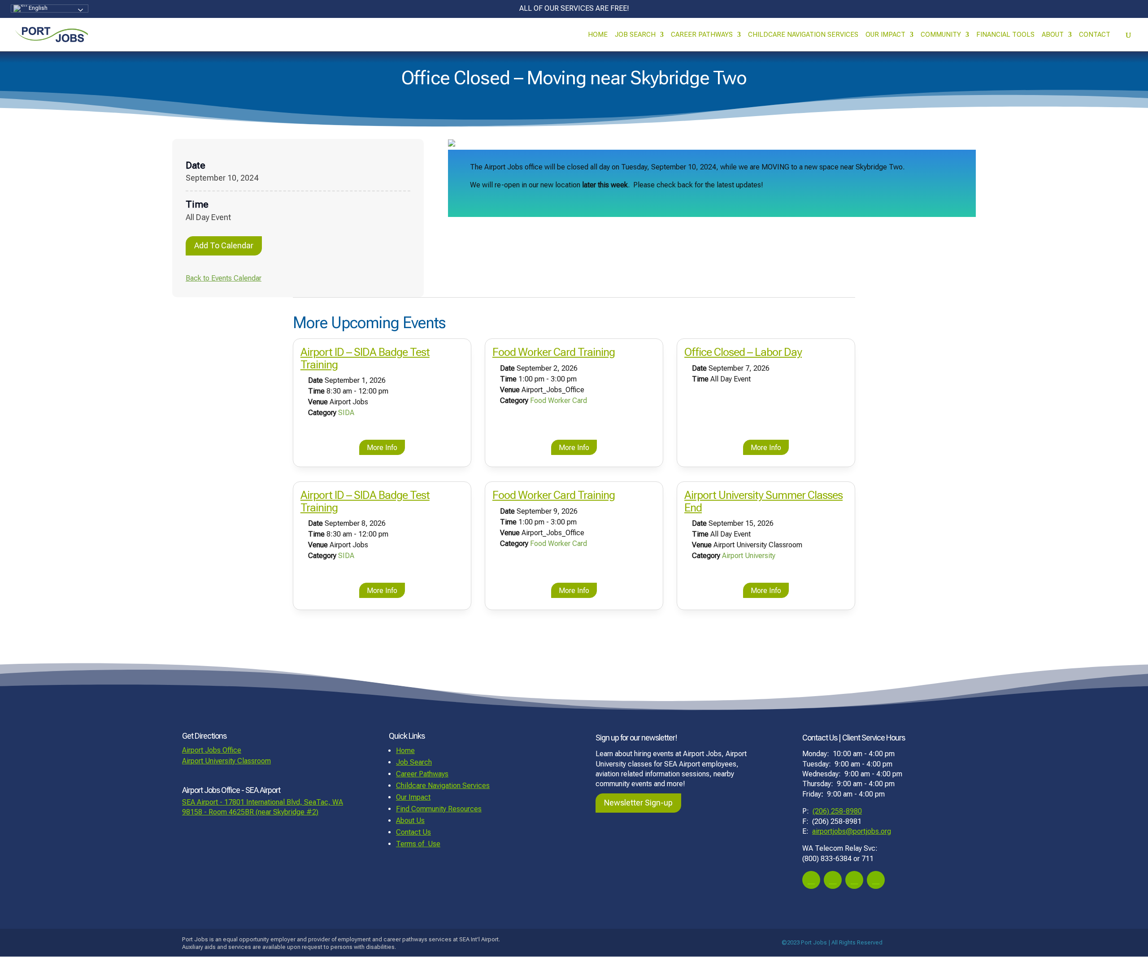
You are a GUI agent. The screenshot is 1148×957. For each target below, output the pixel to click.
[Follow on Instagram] (833, 880)
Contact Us (413, 832)
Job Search (635, 35)
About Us (410, 820)
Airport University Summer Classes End (763, 501)
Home (598, 35)
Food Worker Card (558, 400)
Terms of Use (418, 844)
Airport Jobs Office (211, 750)
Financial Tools (1005, 35)
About (1053, 35)
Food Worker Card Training (553, 352)
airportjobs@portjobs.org (851, 831)
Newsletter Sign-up (638, 802)
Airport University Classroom (226, 761)
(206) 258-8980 (837, 811)
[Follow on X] (854, 880)
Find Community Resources (439, 809)
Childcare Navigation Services (803, 35)
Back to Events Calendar (223, 278)
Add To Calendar (223, 245)
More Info (382, 447)
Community (941, 35)
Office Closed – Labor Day (743, 352)
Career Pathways (702, 35)
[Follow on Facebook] (811, 880)
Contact (1094, 35)
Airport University (748, 555)
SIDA (346, 412)
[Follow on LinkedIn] (876, 880)
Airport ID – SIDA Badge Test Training (365, 358)
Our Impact (885, 35)
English (37, 7)
